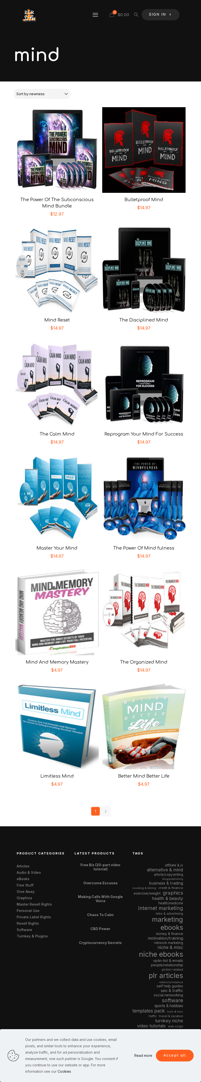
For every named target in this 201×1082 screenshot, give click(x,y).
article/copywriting (168, 874)
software (172, 1000)
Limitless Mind (57, 776)
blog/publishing (172, 879)
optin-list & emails (168, 960)
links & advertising (169, 913)
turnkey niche (169, 1020)
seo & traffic (172, 990)
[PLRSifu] (29, 14)
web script (175, 1026)
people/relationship (167, 965)
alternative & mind (165, 869)
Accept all (174, 1055)
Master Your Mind (57, 548)
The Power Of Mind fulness (143, 548)
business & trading (166, 883)
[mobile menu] (95, 15)
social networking (168, 995)
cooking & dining (144, 888)
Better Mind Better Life (143, 776)
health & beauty (167, 898)
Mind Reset (57, 320)
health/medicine (170, 903)
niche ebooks (161, 954)
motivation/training (165, 938)
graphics (173, 893)
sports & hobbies (168, 1005)
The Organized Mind (143, 662)
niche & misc (170, 947)
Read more (143, 1055)
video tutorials (151, 1025)
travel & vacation (171, 1016)
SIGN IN (157, 14)
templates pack (148, 1011)
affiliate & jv (174, 865)
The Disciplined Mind (143, 320)
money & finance (169, 934)
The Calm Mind (57, 434)
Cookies (64, 1071)
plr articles (166, 975)
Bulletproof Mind (144, 199)
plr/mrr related (172, 969)
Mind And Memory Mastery (57, 662)
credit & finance (170, 888)
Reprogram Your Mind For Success (143, 434)
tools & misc (175, 1011)
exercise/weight (147, 893)
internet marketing (160, 908)
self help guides (170, 986)
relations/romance (171, 982)
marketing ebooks (167, 923)
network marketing (168, 943)
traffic (153, 1016)
